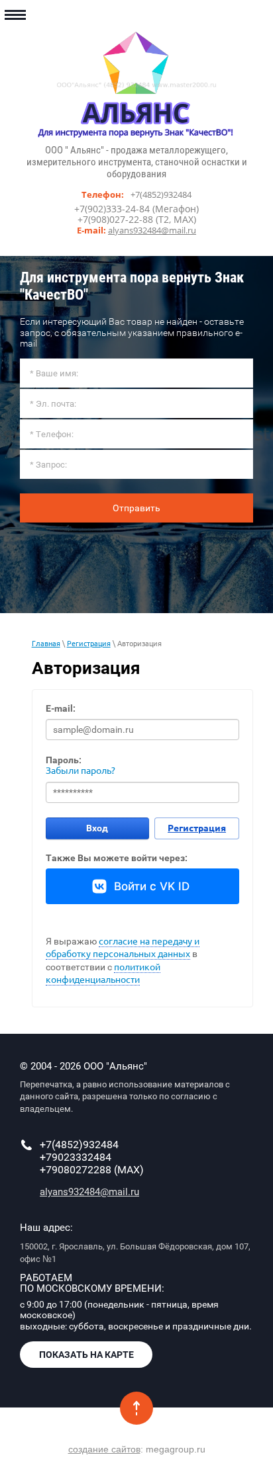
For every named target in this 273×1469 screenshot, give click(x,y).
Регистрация (89, 644)
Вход (97, 828)
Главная (46, 644)
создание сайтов (104, 1449)
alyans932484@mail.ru (152, 230)
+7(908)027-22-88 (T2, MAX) (137, 219)
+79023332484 (75, 1157)
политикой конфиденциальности (103, 974)
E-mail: (61, 708)
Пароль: (64, 760)
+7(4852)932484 (161, 194)
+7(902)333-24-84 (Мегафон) (136, 208)
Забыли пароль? (80, 770)
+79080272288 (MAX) (92, 1169)
